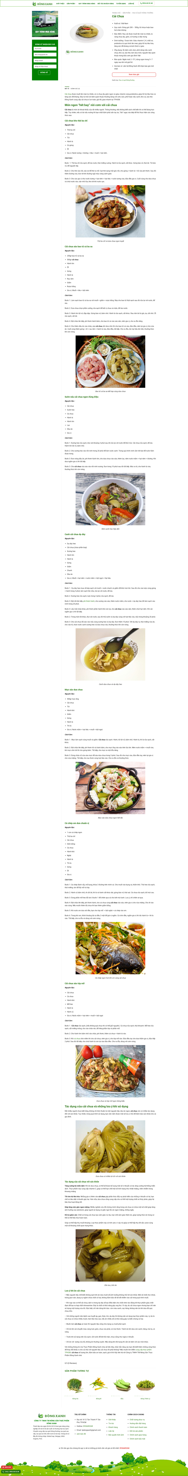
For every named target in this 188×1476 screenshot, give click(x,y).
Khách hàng (113, 1427)
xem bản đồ (81, 1434)
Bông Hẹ (75, 1399)
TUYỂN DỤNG (121, 4)
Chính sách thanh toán (138, 1427)
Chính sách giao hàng (138, 1435)
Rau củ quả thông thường (142, 13)
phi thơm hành (89, 601)
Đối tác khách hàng (106, 4)
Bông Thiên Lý (145, 1399)
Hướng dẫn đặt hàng (138, 1423)
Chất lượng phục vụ (137, 1420)
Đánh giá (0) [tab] (75, 88)
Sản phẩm (71, 4)
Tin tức (111, 1423)
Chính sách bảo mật (137, 1439)
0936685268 (88, 1426)
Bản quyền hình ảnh (116, 1435)
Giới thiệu (60, 4)
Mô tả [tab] (67, 88)
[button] (67, 52)
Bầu (122, 1399)
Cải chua (68, 94)
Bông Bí (98, 1399)
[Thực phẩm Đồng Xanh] (42, 3)
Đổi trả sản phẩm (136, 1431)
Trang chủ (116, 13)
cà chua (77, 1039)
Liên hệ (131, 4)
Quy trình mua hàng (87, 4)
